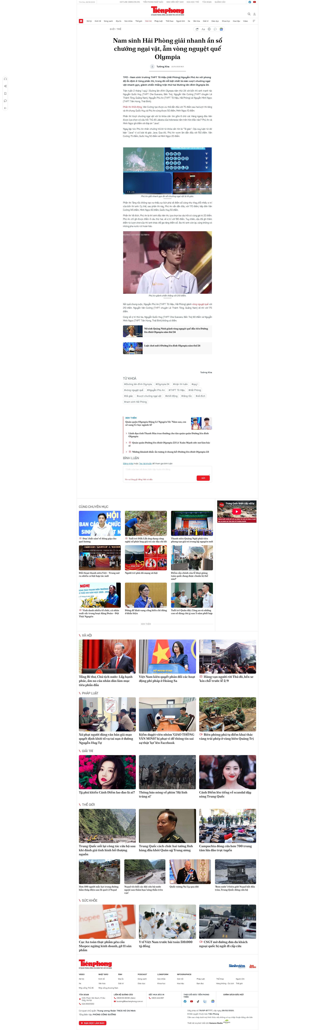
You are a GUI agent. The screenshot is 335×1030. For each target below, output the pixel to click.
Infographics (184, 974)
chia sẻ (197, 29)
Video (245, 21)
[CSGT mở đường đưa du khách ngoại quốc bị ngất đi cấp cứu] (227, 922)
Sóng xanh (108, 21)
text (203, 29)
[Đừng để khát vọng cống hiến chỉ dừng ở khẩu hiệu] (146, 595)
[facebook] (249, 2)
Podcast (142, 974)
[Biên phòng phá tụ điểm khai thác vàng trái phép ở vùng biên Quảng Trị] (227, 714)
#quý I (195, 384)
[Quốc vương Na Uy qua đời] (190, 871)
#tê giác (128, 395)
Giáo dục (215, 21)
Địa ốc (118, 21)
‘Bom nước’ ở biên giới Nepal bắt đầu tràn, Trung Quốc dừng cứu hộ (235, 888)
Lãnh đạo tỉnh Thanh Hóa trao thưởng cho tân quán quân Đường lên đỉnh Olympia (169, 435)
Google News (221, 29)
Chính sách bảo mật (233, 994)
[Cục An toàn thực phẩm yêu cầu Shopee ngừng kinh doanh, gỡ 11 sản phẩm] (107, 922)
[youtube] (254, 2)
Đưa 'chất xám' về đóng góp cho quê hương (97, 540)
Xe (189, 21)
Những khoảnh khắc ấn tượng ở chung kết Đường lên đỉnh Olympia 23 (170, 451)
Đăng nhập (128, 463)
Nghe (5, 78)
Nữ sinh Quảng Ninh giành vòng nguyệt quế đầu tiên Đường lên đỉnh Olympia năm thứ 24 (176, 330)
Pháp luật (159, 21)
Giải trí (205, 21)
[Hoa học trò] (252, 966)
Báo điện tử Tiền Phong (167, 11)
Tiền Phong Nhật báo (153, 2)
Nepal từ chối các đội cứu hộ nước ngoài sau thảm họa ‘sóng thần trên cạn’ (143, 889)
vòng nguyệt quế (200, 304)
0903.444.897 (158, 998)
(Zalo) (132, 998)
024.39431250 (88, 1004)
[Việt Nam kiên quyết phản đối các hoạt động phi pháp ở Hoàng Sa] (167, 656)
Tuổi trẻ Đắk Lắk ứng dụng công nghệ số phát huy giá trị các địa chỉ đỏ (146, 540)
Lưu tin (5, 93)
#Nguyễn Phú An (156, 390)
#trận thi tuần (180, 384)
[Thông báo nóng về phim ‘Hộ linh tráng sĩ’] (167, 772)
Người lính (180, 21)
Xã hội (89, 21)
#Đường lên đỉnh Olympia (138, 384)
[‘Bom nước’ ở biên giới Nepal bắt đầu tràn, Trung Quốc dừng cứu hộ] (235, 871)
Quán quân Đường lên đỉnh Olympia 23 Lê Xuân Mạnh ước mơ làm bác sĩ (169, 444)
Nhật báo (103, 974)
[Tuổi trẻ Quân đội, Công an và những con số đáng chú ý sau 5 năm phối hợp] (192, 595)
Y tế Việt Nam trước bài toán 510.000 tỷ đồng (165, 944)
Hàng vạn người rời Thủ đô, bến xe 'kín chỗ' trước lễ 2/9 (226, 679)
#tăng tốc (186, 395)
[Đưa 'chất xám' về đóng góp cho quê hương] (100, 523)
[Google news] (214, 1001)
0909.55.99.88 (123, 998)
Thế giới (138, 21)
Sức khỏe (128, 21)
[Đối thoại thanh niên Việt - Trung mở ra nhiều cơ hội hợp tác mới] (100, 557)
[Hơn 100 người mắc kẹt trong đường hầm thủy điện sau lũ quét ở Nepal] (99, 871)
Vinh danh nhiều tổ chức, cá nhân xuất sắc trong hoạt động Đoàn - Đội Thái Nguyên (99, 613)
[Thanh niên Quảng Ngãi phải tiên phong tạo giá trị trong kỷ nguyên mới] (192, 523)
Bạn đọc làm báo (94, 1023)
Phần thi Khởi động (132, 107)
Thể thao (169, 21)
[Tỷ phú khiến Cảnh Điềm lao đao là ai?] (107, 772)
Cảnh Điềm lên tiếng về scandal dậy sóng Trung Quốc (225, 794)
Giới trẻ (148, 21)
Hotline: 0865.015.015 (130, 2)
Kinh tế (98, 21)
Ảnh (120, 974)
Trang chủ (81, 21)
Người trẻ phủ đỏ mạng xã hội (141, 572)
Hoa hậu (236, 21)
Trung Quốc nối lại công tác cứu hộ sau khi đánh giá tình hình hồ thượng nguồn (107, 850)
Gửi (203, 478)
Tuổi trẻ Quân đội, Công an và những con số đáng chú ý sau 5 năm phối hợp (192, 612)
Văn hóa (196, 21)
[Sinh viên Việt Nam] (237, 966)
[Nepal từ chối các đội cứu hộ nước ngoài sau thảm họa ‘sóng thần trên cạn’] (145, 871)
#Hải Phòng (195, 390)
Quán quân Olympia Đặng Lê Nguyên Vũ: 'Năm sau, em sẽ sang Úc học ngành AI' (155, 423)
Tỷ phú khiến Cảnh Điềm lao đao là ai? (107, 792)
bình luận (215, 29)
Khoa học (226, 21)
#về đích (200, 395)
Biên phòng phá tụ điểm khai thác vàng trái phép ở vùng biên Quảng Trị (226, 736)
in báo (209, 29)
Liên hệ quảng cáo (123, 994)
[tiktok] (199, 1001)
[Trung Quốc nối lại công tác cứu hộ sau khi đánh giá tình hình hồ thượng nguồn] (107, 826)
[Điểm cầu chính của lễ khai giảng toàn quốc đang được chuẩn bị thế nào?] (192, 557)
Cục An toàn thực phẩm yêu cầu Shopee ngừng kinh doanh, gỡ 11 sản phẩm (105, 946)
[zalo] (206, 1001)
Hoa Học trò (193, 2)
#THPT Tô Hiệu (177, 390)
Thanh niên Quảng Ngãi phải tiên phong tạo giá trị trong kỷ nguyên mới (192, 540)
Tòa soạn (206, 2)
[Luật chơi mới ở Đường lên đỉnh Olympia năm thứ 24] (133, 348)
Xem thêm (254, 21)
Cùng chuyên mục (93, 507)
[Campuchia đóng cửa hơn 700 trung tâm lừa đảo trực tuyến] (227, 826)
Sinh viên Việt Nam (174, 2)
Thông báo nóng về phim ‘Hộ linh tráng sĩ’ (163, 794)
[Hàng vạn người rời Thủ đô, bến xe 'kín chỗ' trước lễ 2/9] (227, 656)
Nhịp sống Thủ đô (86, 988)
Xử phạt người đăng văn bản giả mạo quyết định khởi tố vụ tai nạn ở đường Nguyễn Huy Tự (106, 738)
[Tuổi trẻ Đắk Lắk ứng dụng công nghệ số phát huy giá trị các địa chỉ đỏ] (146, 523)
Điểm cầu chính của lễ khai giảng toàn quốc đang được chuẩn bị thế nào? (189, 576)
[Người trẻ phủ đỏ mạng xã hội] (146, 557)
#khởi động (171, 395)
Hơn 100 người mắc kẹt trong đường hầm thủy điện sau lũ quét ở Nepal (98, 888)
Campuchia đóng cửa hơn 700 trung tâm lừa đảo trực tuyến (225, 848)
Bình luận (5, 100)
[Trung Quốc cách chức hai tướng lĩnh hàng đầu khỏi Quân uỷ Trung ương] (167, 826)
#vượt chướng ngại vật (149, 395)
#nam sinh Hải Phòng (135, 401)
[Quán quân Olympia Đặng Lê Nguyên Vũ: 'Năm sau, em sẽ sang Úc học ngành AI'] (201, 423)
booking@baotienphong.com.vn (130, 1001)
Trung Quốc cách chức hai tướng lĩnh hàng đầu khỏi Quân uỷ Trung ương (166, 848)
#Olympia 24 (162, 384)
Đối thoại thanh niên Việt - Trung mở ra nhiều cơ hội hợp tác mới (99, 574)
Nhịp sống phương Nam (108, 988)
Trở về (5, 108)
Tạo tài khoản (145, 463)
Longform (162, 974)
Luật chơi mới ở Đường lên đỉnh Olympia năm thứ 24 (172, 345)
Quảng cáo (220, 2)
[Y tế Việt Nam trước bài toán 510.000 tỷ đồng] (167, 922)
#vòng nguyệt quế (133, 390)
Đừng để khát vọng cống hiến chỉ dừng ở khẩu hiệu (146, 612)
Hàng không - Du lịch (225, 983)
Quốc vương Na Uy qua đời (184, 886)
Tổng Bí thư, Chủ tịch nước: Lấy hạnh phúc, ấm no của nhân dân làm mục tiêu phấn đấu (106, 681)
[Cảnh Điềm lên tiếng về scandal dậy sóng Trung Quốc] (227, 772)
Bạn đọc (200, 983)
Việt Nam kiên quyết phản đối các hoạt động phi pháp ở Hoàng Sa (167, 679)
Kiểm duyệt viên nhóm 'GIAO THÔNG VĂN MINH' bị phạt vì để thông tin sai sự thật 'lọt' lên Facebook (166, 738)
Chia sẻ (5, 86)
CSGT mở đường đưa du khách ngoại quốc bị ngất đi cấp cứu (223, 944)
